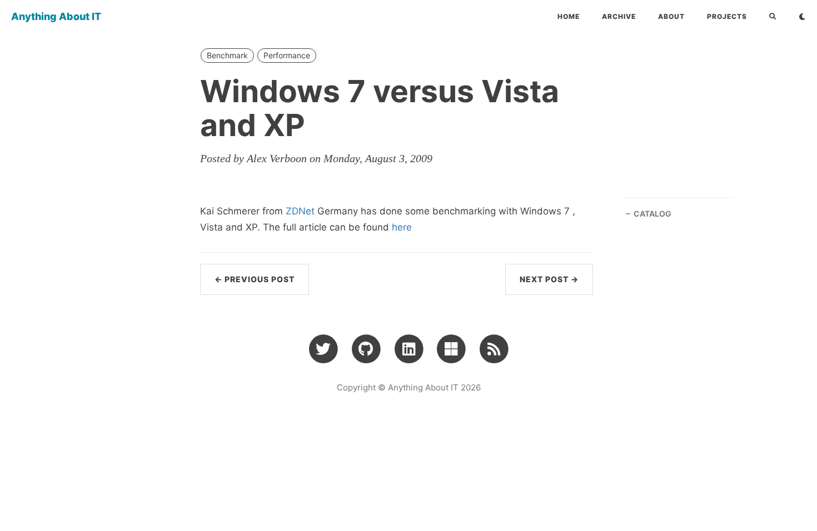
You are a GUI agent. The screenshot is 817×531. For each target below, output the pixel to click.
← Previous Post (255, 279)
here (402, 227)
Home (568, 16)
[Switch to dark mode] (802, 16)
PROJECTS (727, 16)
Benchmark (227, 55)
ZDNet (300, 211)
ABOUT (671, 16)
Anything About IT (56, 16)
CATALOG (652, 213)
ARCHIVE (619, 16)
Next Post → (549, 279)
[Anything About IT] (493, 348)
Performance (286, 55)
